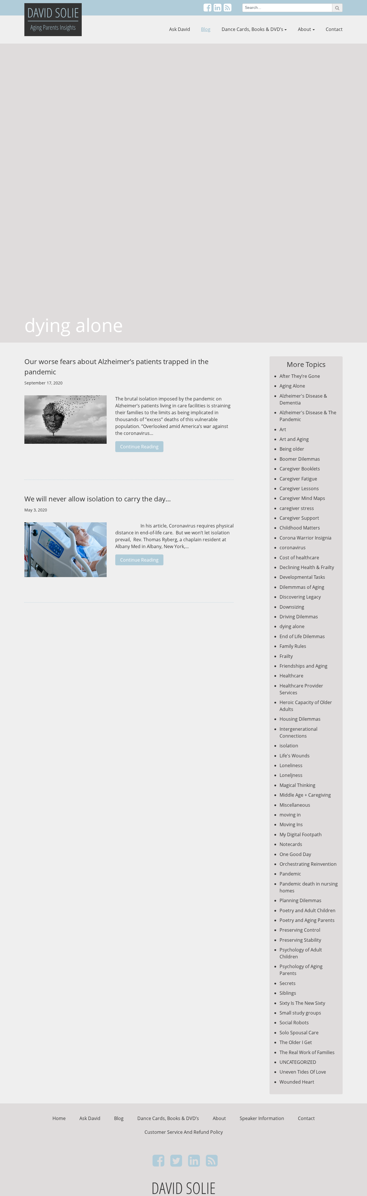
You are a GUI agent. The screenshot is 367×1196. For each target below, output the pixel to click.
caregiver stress (297, 508)
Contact (334, 29)
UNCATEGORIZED (298, 1062)
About (304, 29)
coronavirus (293, 547)
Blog (205, 29)
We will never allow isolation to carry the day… (97, 498)
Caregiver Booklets (300, 469)
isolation (289, 745)
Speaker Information (262, 1118)
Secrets (288, 983)
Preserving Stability (300, 940)
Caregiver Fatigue (298, 479)
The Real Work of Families (307, 1052)
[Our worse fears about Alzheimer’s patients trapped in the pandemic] (65, 422)
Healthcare (291, 676)
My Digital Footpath (301, 834)
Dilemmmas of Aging (302, 587)
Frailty (286, 656)
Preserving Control (300, 930)
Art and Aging (294, 439)
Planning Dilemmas (300, 900)
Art (283, 429)
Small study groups (300, 1013)
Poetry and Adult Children (307, 910)
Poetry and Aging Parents (307, 920)
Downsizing (292, 607)
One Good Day (295, 854)
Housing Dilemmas (300, 719)
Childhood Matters (300, 528)
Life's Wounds (295, 756)
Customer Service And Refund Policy (184, 1132)
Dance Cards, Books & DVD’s (252, 29)
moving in (290, 815)
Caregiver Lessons (299, 488)
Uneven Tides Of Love (303, 1072)
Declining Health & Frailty (307, 567)
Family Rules (293, 646)
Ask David (179, 29)
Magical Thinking (297, 785)
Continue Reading (139, 446)
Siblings (288, 993)
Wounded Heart (297, 1082)
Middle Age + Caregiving (305, 795)
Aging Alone (292, 386)
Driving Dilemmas (299, 616)
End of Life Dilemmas (302, 636)
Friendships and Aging (303, 666)
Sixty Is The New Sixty (302, 1003)
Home (59, 1118)
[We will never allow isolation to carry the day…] (65, 552)
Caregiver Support (299, 518)
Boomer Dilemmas (300, 459)
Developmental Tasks (302, 577)
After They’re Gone (300, 376)
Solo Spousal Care (299, 1032)
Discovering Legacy (300, 597)
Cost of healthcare (299, 557)
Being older (292, 449)
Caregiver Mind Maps (302, 498)
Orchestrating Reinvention (308, 864)
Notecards (291, 844)
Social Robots (294, 1022)
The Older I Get (296, 1042)
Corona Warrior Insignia (305, 538)
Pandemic (290, 874)
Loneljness (291, 775)
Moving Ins (291, 824)
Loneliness (291, 765)
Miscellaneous (295, 805)
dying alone (292, 626)
